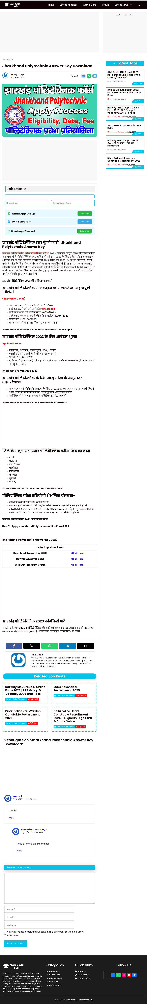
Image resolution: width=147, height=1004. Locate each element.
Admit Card (89, 4)
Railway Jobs (55, 978)
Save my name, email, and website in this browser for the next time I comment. (45, 933)
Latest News (121, 4)
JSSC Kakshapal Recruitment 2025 (67, 688)
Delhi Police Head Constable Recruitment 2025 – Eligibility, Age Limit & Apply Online (73, 716)
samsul (17, 796)
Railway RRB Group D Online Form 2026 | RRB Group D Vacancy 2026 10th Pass (25, 690)
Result (105, 4)
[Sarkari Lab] (12, 5)
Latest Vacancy (68, 4)
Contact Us (83, 974)
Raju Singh (19, 74)
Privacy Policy (84, 978)
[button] (139, 5)
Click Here (77, 553)
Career (9, 59)
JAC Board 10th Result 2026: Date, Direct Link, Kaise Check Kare (124, 92)
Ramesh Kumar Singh (34, 829)
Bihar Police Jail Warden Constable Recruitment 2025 (23, 714)
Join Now (84, 213)
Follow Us (84, 231)
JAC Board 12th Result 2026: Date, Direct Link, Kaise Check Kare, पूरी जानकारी (124, 75)
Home (51, 4)
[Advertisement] (49, 32)
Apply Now (138, 83)
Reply (11, 817)
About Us (82, 971)
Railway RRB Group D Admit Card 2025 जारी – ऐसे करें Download (123, 143)
